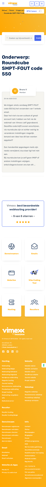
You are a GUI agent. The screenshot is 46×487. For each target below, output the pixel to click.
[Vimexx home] (13, 3)
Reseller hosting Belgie (10, 415)
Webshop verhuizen (31, 400)
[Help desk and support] (32, 3)
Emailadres (6, 452)
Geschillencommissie (32, 450)
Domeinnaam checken (9, 432)
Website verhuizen (31, 369)
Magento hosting (8, 380)
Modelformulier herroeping (34, 453)
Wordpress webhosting (10, 377)
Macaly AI (5, 469)
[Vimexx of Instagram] (18, 352)
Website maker (30, 371)
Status (27, 429)
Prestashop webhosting (10, 389)
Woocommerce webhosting (11, 386)
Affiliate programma (32, 441)
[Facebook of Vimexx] (4, 352)
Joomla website (30, 377)
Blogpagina (28, 435)
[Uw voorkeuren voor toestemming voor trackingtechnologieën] (44, 365)
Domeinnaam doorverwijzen (7, 439)
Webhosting (6, 366)
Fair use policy (30, 472)
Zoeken (38, 38)
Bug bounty (29, 461)
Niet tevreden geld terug (33, 447)
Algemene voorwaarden (33, 478)
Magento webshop (31, 392)
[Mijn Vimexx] (37, 3)
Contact (27, 426)
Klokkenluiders (30, 456)
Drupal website (30, 380)
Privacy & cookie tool (9, 472)
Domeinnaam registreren (10, 426)
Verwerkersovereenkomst (34, 475)
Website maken (30, 366)
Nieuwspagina (29, 432)
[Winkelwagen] (42, 3)
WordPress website (31, 374)
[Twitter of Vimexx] (8, 352)
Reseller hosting (7, 412)
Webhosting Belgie (8, 369)
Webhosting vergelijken (10, 395)
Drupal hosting (7, 392)
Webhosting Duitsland (9, 371)
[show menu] (3, 3)
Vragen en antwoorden (24, 10)
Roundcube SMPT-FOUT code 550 (16, 13)
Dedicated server (8, 401)
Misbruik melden (30, 458)
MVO (26, 444)
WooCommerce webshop (33, 395)
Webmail (5, 455)
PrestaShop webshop (32, 397)
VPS (3, 398)
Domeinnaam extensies (10, 435)
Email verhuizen (7, 458)
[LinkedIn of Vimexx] (13, 352)
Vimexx (4, 10)
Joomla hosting (7, 383)
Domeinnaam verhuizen (10, 429)
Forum (11, 10)
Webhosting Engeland (9, 374)
